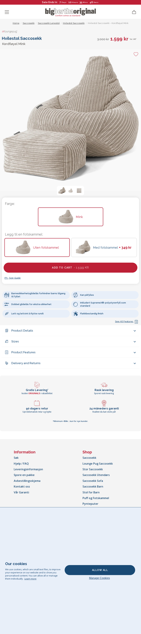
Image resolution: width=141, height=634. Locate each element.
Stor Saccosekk (93, 469)
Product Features (23, 352)
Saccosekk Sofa (93, 481)
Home (16, 23)
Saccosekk (89, 458)
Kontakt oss (22, 486)
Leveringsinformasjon (28, 469)
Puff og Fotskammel (96, 498)
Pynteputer (90, 504)
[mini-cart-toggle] (134, 12)
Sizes (15, 341)
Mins (85, 2)
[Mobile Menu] (7, 12)
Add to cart (70, 267)
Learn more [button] (30, 578)
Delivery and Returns (25, 363)
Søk (16, 458)
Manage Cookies (99, 578)
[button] (62, 191)
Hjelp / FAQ (21, 463)
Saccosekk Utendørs (96, 475)
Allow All (100, 570)
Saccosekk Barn (93, 486)
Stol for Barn (91, 492)
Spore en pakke (24, 475)
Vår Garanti (21, 492)
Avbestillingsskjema (27, 481)
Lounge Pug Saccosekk (98, 463)
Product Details (22, 330)
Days (64, 2)
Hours (75, 2)
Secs (95, 2)
